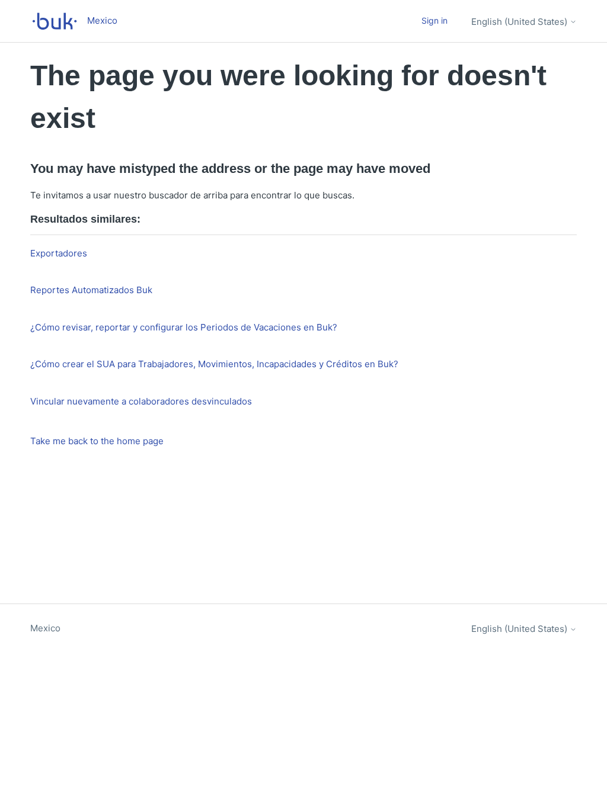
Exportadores (58, 253)
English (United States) (520, 22)
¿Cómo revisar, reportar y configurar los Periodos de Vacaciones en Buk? (183, 327)
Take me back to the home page (97, 441)
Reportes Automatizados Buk (91, 290)
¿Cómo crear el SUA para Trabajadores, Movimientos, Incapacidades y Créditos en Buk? (214, 364)
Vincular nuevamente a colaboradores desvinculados (141, 401)
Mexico (45, 628)
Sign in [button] (434, 20)
